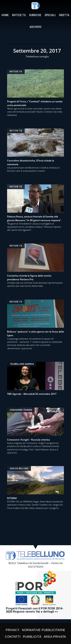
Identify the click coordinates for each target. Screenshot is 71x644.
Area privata (55, 636)
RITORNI (12, 498)
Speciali (50, 15)
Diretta (64, 15)
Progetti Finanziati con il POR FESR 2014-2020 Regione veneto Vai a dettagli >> (34, 610)
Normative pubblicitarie (43, 630)
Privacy (13, 630)
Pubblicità (32, 636)
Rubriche (35, 15)
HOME (5, 15)
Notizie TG (19, 15)
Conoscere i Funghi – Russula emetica (28, 439)
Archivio (35, 27)
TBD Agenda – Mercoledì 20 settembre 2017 (31, 394)
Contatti (13, 636)
